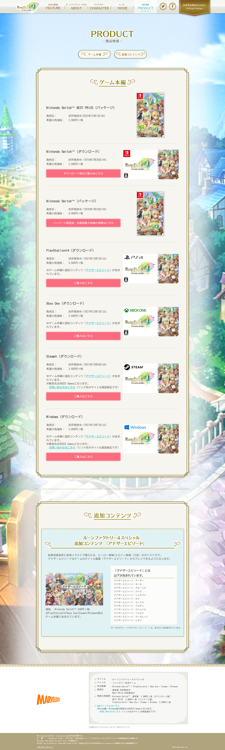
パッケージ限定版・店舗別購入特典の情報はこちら (83, 223)
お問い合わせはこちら (62, 387)
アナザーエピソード (98, 270)
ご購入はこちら (83, 283)
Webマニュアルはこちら (108, 706)
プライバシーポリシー (45, 747)
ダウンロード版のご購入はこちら (83, 173)
